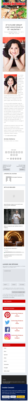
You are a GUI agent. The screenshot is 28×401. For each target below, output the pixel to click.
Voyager (6, 367)
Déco (5, 351)
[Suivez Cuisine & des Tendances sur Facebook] (14, 332)
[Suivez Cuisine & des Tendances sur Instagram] (14, 340)
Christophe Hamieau (13, 32)
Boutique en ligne (7, 382)
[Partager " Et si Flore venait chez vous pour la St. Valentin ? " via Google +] (11, 152)
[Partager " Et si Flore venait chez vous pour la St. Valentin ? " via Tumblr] (14, 152)
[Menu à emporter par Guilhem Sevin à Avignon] (14, 216)
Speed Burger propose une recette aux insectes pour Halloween (13, 205)
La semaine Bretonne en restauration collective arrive (13, 255)
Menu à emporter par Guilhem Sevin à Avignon (13, 226)
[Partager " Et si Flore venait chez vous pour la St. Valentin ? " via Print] (16, 155)
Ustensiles (6, 364)
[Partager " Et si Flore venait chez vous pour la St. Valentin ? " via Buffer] (22, 152)
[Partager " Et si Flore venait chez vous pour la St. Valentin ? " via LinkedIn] (19, 152)
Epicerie (5, 354)
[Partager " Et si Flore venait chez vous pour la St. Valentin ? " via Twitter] (8, 152)
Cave (5, 348)
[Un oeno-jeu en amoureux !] (14, 238)
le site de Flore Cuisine (11, 135)
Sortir (10, 33)
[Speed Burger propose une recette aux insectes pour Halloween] (14, 196)
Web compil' (6, 371)
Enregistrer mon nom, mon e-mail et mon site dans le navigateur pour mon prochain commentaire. (14, 288)
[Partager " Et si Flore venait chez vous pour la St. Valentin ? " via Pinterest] (16, 152)
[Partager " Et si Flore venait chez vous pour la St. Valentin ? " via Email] (14, 155)
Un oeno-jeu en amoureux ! (10, 248)
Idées (5, 358)
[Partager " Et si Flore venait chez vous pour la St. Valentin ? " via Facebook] (6, 152)
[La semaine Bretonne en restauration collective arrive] (14, 252)
